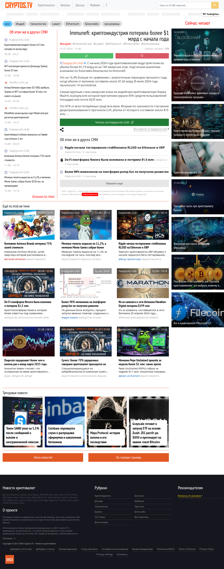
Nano (22, 503)
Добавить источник (21, 549)
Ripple (35, 494)
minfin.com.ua (18, 82)
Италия (10, 259)
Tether (22, 497)
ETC (45, 497)
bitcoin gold (72, 500)
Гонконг (21, 259)
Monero (49, 494)
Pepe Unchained (129, 375)
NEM (34, 497)
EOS (30, 494)
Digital (154, 317)
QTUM (5, 503)
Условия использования (115, 549)
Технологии (101, 506)
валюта (87, 259)
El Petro (73, 494)
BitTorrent (14, 503)
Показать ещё (114, 183)
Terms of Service (186, 549)
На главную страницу (128, 457)
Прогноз (139, 506)
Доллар (80, 5)
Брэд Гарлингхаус (130, 259)
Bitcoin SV (12, 500)
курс (8, 375)
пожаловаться (90, 194)
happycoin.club (19, 40)
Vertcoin (65, 497)
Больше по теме (43, 196)
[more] (106, 5)
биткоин (125, 317)
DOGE (29, 375)
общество (12, 317)
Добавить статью (45, 549)
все (7, 24)
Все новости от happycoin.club (150, 129)
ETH (47, 317)
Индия (20, 24)
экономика (111, 24)
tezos (35, 500)
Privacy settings (105, 554)
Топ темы (100, 517)
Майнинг (95, 5)
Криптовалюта (46, 5)
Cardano (22, 500)
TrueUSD (62, 500)
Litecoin (23, 494)
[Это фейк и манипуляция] (142, 56)
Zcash (61, 494)
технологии (38, 24)
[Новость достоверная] (86, 56)
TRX (55, 494)
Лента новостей (43, 457)
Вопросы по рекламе (189, 495)
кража (102, 375)
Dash (28, 497)
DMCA (9, 559)
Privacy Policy (207, 549)
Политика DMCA (165, 549)
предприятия (140, 317)
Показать (8, 538)
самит (56, 24)
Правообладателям (142, 549)
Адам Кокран (70, 317)
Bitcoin (6, 494)
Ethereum (72, 24)
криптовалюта (37, 259)
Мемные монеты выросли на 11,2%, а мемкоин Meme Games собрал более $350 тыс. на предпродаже (27, 181)
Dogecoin (18, 375)
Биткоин (65, 5)
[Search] (215, 5)
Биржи (98, 511)
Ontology (43, 500)
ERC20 (40, 497)
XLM (50, 497)
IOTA (67, 494)
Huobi (29, 500)
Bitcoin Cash (12, 497)
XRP (4, 497)
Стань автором (89, 549)
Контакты (122, 554)
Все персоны (141, 517)
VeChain (57, 497)
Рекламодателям (68, 549)
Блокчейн (92, 24)
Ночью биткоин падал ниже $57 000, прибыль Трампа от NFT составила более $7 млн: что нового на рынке (26, 92)
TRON (42, 494)
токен (97, 259)
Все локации (101, 522)
